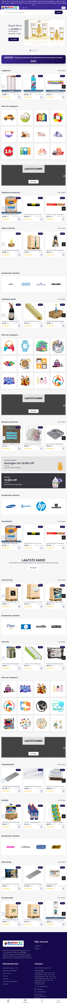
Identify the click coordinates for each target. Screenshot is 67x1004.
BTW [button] (63, 8)
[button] (55, 12)
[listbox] (33, 32)
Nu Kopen (33, 182)
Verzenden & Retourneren (10, 981)
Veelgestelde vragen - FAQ (10, 968)
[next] (64, 87)
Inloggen (37, 948)
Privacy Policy (6, 973)
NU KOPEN (13, 39)
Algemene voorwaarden (9, 970)
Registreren (38, 946)
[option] (33, 32)
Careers (33, 61)
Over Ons (5, 976)
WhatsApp (39, 989)
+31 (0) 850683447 (42, 986)
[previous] (3, 87)
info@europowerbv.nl (44, 968)
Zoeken (59, 12)
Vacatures (5, 978)
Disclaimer (6, 984)
